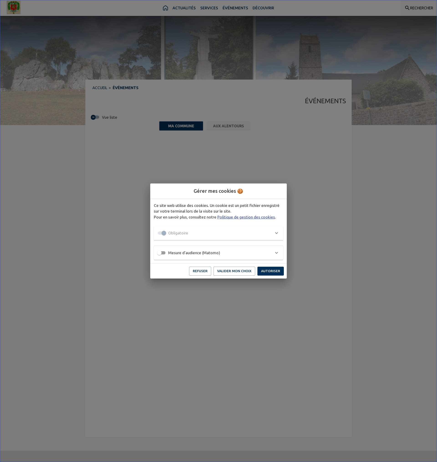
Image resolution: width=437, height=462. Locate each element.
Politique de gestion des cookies (246, 217)
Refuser (200, 271)
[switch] (159, 253)
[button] (218, 233)
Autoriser (270, 271)
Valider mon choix (234, 271)
